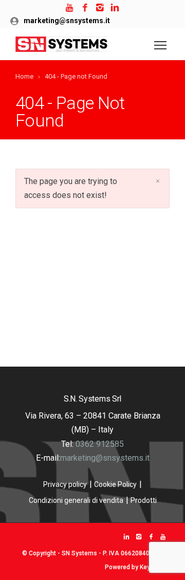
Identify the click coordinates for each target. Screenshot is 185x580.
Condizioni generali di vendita (76, 500)
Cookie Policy (115, 484)
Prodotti (144, 500)
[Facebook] (85, 8)
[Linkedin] (114, 8)
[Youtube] (70, 8)
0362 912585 (100, 444)
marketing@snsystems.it (67, 20)
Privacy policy (65, 484)
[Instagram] (99, 8)
